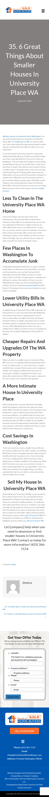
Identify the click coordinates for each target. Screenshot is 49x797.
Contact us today (29, 540)
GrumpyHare (16, 776)
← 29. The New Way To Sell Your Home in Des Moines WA (24, 608)
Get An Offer (13, 697)
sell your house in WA (35, 521)
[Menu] (43, 11)
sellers (13, 564)
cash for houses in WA (33, 515)
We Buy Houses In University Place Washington (22, 136)
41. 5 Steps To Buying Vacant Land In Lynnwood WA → (25, 615)
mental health (32, 285)
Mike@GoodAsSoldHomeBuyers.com (24, 755)
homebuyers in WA (21, 142)
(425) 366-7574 (28, 747)
